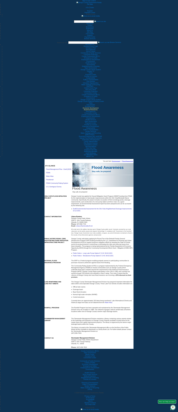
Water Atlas (49, 176)
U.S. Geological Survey (53, 186)
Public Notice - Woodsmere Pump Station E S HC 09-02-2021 (93, 256)
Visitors (89, 25)
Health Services (90, 372)
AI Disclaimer (90, 398)
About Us (90, 30)
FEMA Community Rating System (57, 183)
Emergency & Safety (90, 366)
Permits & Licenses (90, 379)
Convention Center (90, 357)
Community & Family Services (91, 53)
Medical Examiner (90, 376)
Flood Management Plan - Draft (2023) (58, 169)
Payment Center (90, 12)
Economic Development (90, 364)
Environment (116, 161)
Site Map (90, 4)
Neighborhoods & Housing (90, 378)
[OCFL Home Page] (89, 2)
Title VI (90, 401)
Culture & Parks (90, 362)
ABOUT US (90, 156)
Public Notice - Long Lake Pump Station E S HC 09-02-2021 (92, 253)
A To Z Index (90, 7)
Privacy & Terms (90, 396)
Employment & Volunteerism (90, 367)
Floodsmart (49, 179)
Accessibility (90, 399)
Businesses (90, 27)
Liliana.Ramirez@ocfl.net (84, 226)
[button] (100, 21)
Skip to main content (89, 1)
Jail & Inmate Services (90, 374)
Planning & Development (90, 383)
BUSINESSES (90, 106)
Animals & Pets (90, 356)
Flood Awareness (127, 161)
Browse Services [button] (115, 42)
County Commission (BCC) (90, 351)
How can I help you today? (167, 401)
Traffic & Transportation (89, 384)
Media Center (89, 354)
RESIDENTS (89, 44)
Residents (89, 23)
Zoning (90, 389)
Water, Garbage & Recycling (90, 388)
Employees (90, 28)
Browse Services (89, 38)
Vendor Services (89, 386)
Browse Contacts (90, 403)
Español (90, 11)
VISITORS (89, 86)
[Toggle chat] (172, 407)
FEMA (48, 172)
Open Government (90, 352)
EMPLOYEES (89, 135)
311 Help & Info (90, 404)
